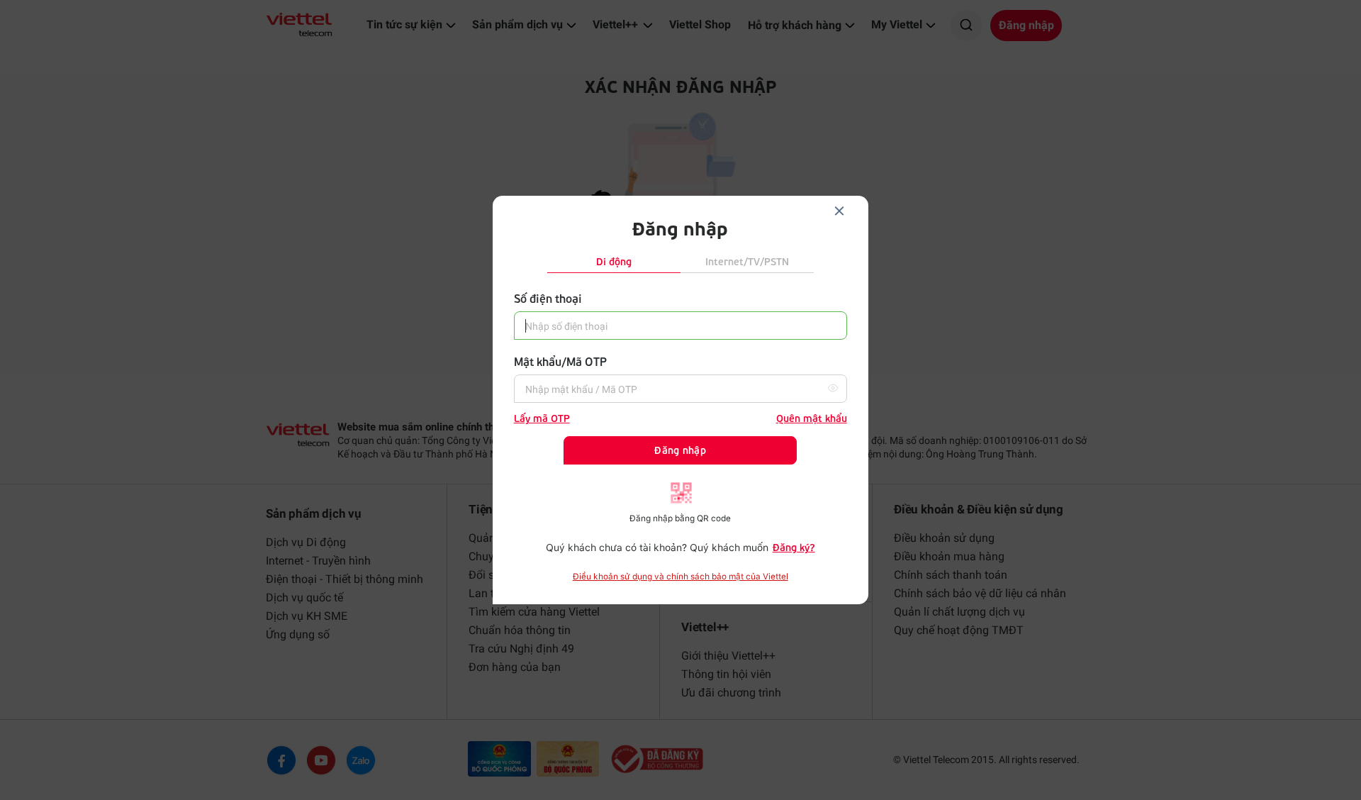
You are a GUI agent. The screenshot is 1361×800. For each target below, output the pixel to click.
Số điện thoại (548, 298)
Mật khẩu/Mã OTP (560, 361)
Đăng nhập (680, 450)
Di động (614, 261)
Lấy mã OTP (542, 418)
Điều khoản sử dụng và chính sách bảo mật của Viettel (680, 577)
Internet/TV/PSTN (747, 261)
